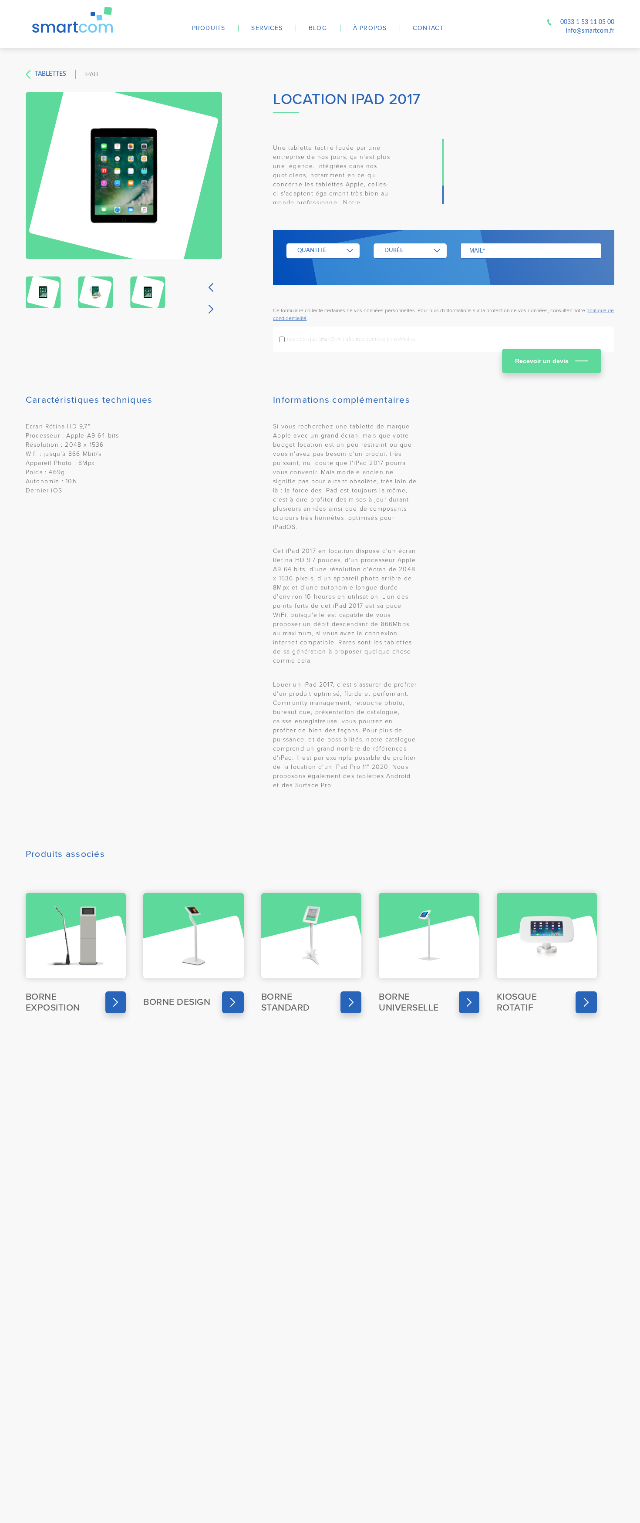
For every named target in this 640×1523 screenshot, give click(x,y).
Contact (428, 28)
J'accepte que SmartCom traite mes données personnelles (350, 339)
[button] (211, 287)
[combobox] (323, 251)
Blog (318, 28)
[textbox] (317, 250)
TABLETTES (50, 74)
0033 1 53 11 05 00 (587, 22)
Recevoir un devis (542, 360)
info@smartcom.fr (590, 31)
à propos (370, 28)
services (267, 28)
